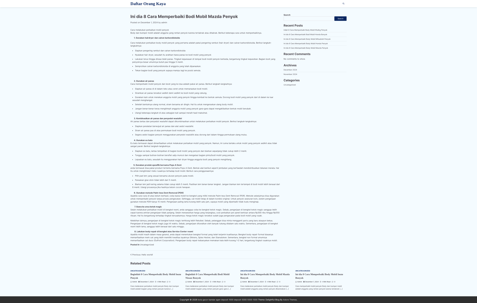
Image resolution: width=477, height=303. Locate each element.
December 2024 (290, 70)
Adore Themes (290, 299)
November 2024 (290, 74)
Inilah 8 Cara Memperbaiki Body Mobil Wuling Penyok (305, 30)
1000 (255, 299)
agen (218, 299)
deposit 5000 (240, 299)
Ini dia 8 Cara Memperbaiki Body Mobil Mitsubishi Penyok (307, 39)
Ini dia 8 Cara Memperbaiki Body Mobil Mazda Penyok (306, 48)
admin (164, 22)
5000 (249, 299)
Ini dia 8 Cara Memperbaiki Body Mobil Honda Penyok (306, 43)
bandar (212, 299)
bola (200, 299)
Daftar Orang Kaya (148, 3)
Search (287, 15)
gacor (205, 299)
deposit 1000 (227, 299)
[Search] (343, 3)
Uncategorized (147, 244)
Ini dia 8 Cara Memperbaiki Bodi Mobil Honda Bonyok (305, 34)
